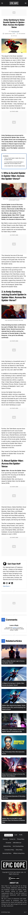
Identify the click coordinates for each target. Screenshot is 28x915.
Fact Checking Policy (18, 846)
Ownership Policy (6, 853)
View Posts (6, 586)
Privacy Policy (20, 839)
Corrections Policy (9, 849)
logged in (14, 627)
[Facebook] (4, 583)
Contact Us (12, 839)
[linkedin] (12, 583)
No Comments (22, 33)
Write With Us (8, 835)
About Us (5, 839)
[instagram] (7, 583)
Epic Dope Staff (15, 31)
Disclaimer (8, 842)
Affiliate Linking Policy (18, 853)
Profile (20, 834)
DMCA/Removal (17, 842)
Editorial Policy (7, 846)
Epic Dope (7, 912)
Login (15, 834)
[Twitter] (9, 583)
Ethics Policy (19, 849)
